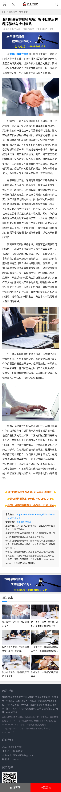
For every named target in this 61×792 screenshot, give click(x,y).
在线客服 (15, 787)
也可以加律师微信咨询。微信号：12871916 (30, 505)
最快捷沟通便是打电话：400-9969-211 (30, 498)
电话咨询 (45, 787)
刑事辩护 (13, 12)
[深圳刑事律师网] (30, 6)
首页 (3, 12)
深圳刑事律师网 (23, 521)
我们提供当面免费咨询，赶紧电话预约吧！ (30, 492)
